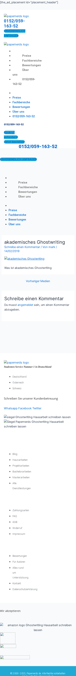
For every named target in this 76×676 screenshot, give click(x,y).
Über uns (18, 111)
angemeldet (25, 305)
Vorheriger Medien (38, 281)
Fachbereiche (32, 60)
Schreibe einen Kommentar (22, 247)
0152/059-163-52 (14, 23)
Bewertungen (31, 65)
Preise (26, 55)
